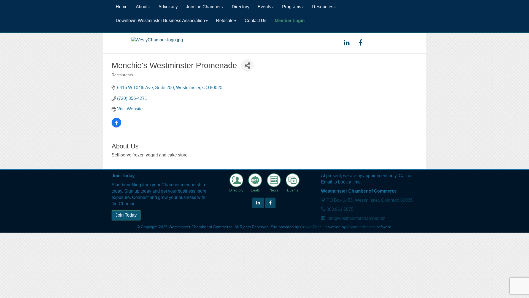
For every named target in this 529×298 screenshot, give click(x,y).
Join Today (126, 215)
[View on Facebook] (116, 126)
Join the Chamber (203, 6)
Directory (240, 6)
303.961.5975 (339, 209)
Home (122, 6)
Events (264, 6)
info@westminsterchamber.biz (355, 218)
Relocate (225, 20)
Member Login (290, 20)
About (141, 6)
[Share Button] (247, 65)
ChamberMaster (361, 227)
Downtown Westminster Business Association (160, 20)
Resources (322, 6)
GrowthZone (311, 227)
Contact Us (255, 20)
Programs (291, 6)
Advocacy (168, 6)
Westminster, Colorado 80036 (369, 200)
